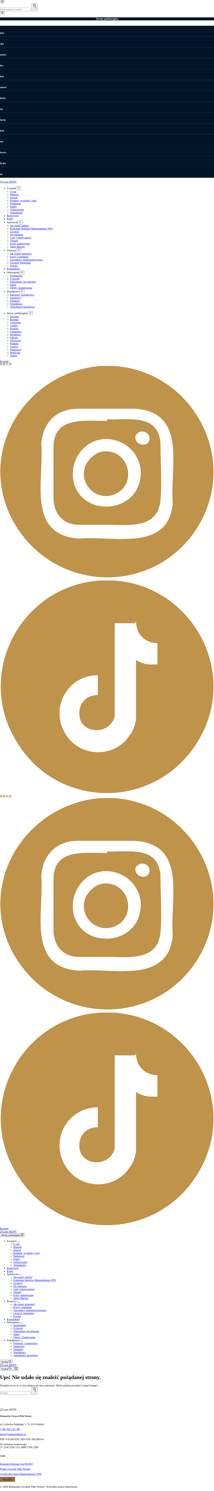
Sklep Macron (20, 1298)
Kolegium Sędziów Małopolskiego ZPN (34, 1280)
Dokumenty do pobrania (26, 1331)
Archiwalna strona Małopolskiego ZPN (21, 1474)
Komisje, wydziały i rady (26, 1253)
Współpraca (19, 1352)
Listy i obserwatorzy (24, 1289)
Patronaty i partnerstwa (25, 1343)
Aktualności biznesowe (25, 1355)
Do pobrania (20, 1286)
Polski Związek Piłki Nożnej (15, 1469)
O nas (16, 1244)
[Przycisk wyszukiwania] (34, 1391)
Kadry (10, 1271)
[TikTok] (107, 1225)
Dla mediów (7, 1479)
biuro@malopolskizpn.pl (13, 1434)
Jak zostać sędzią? (22, 1277)
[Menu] (16, 1369)
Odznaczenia (20, 1262)
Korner (17, 1316)
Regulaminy (19, 1325)
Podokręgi (18, 1256)
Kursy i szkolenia (22, 1307)
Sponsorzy (19, 1346)
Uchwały (18, 1328)
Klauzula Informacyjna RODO (16, 1464)
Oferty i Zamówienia (24, 1337)
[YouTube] (7, 796)
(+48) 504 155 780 (10, 1429)
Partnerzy (18, 1349)
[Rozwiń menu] (18, 1242)
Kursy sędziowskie (23, 1295)
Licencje (17, 1283)
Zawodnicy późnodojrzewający (30, 1310)
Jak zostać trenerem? (24, 1304)
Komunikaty (13, 1319)
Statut (16, 1334)
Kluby (16, 1259)
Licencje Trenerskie (23, 1313)
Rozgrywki (13, 1268)
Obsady (17, 1292)
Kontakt (4, 1228)
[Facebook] (1, 796)
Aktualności (19, 1265)
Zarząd (17, 1250)
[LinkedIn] (10, 796)
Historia (17, 1247)
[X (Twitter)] (4, 796)
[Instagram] (107, 1011)
